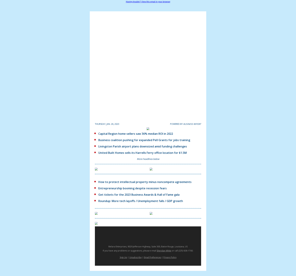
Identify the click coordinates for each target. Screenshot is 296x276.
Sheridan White (164, 250)
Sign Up (123, 257)
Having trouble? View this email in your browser (148, 2)
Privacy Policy (169, 257)
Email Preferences (152, 257)
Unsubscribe (135, 257)
